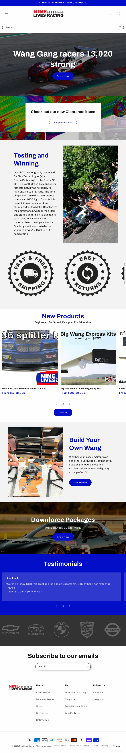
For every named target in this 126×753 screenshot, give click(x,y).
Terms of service (91, 746)
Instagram (98, 699)
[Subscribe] (87, 666)
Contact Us (42, 713)
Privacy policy (75, 746)
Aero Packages (73, 713)
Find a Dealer (43, 692)
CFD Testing (42, 720)
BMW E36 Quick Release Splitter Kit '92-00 (24, 389)
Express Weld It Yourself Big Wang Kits (81, 389)
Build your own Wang (75, 692)
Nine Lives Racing (27, 746)
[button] (6, 13)
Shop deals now (63, 122)
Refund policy (60, 746)
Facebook (98, 692)
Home (39, 706)
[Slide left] (56, 299)
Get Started (80, 482)
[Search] (120, 27)
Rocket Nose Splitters (76, 706)
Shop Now (63, 76)
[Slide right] (69, 299)
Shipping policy (107, 746)
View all (63, 412)
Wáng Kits (70, 699)
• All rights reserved (43, 746)
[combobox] (63, 27)
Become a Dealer (45, 699)
